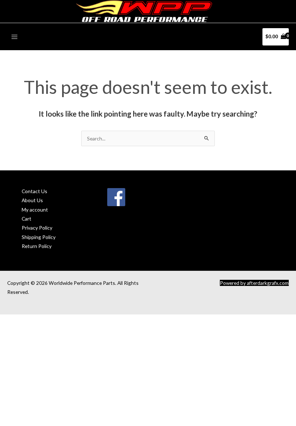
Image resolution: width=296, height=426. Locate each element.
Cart (26, 219)
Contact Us (34, 191)
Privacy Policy (37, 228)
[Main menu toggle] (14, 37)
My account (35, 210)
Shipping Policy (39, 237)
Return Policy (37, 246)
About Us (32, 200)
